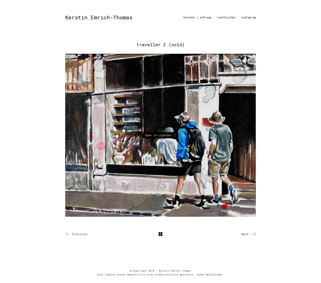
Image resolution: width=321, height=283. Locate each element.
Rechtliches (213, 274)
